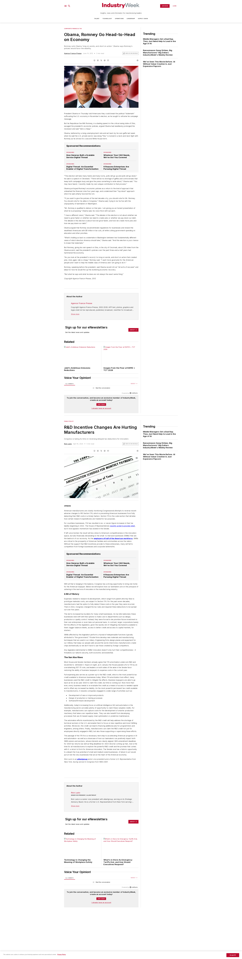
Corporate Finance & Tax (73, 28)
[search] (69, 6)
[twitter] (101, 60)
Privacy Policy (61, 954)
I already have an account (101, 408)
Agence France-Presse (72, 53)
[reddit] (105, 60)
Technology (107, 18)
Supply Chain (143, 18)
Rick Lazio (68, 444)
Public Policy (69, 421)
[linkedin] (98, 60)
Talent (96, 18)
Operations (119, 18)
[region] (101, 388)
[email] (108, 60)
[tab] (69, 383)
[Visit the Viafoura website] (134, 393)
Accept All (233, 955)
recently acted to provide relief (122, 526)
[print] (137, 60)
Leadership (131, 18)
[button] (65, 6)
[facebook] (94, 60)
